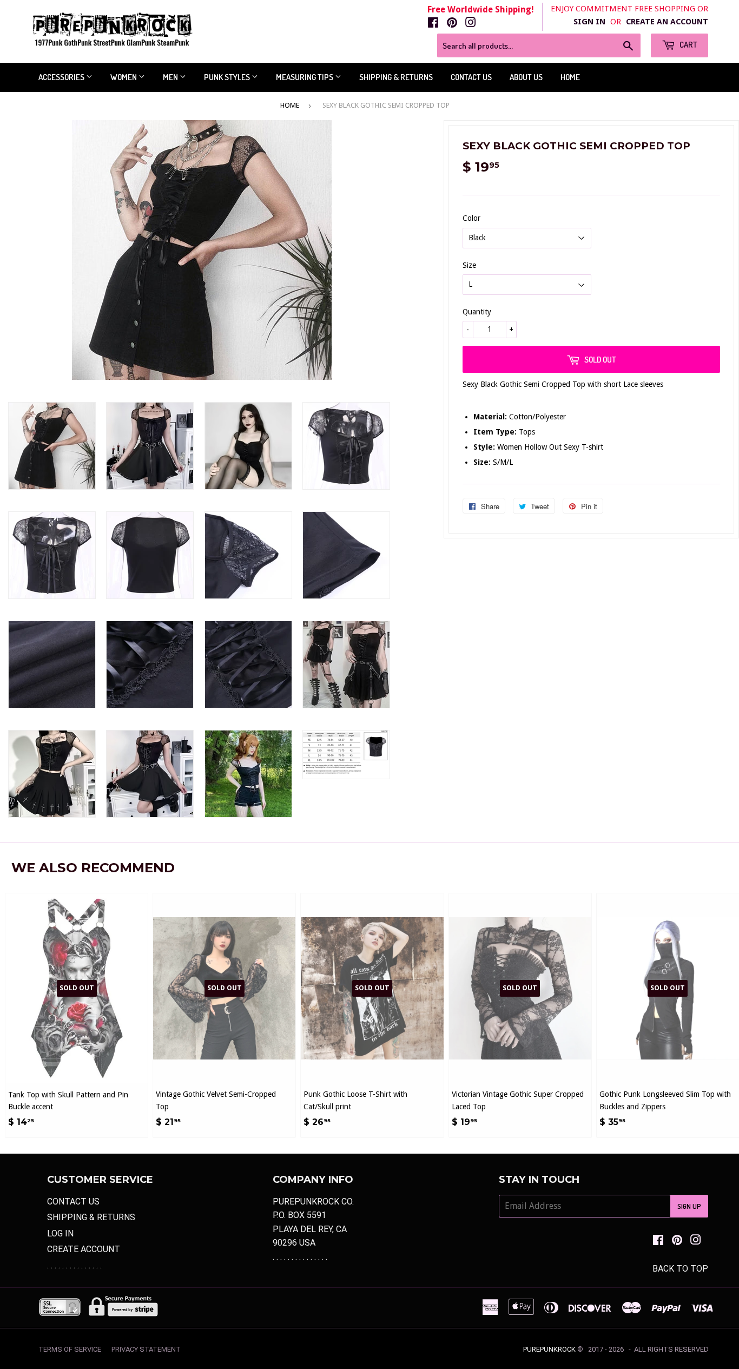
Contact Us (471, 77)
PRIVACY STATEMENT (146, 1349)
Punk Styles (228, 77)
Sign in (589, 22)
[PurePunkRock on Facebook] (433, 23)
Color (471, 218)
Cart (687, 45)
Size (469, 265)
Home (570, 77)
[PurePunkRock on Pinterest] (452, 23)
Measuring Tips (305, 77)
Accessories (62, 77)
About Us (526, 77)
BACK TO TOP (680, 1268)
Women (124, 77)
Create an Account (667, 22)
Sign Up (689, 1206)
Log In (60, 1233)
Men (171, 77)
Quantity (477, 311)
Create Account (83, 1249)
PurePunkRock (549, 1349)
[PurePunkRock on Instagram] (470, 23)
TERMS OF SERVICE (69, 1349)
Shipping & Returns (396, 77)
